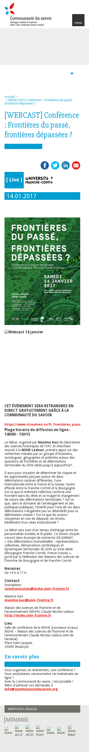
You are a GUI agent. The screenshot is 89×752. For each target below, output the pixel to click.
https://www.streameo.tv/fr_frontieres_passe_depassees (40, 424)
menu (78, 23)
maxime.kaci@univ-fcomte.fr (29, 600)
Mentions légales (22, 709)
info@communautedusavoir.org (31, 689)
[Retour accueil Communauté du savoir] (29, 14)
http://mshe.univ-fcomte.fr (28, 615)
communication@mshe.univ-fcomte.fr (37, 589)
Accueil (10, 96)
